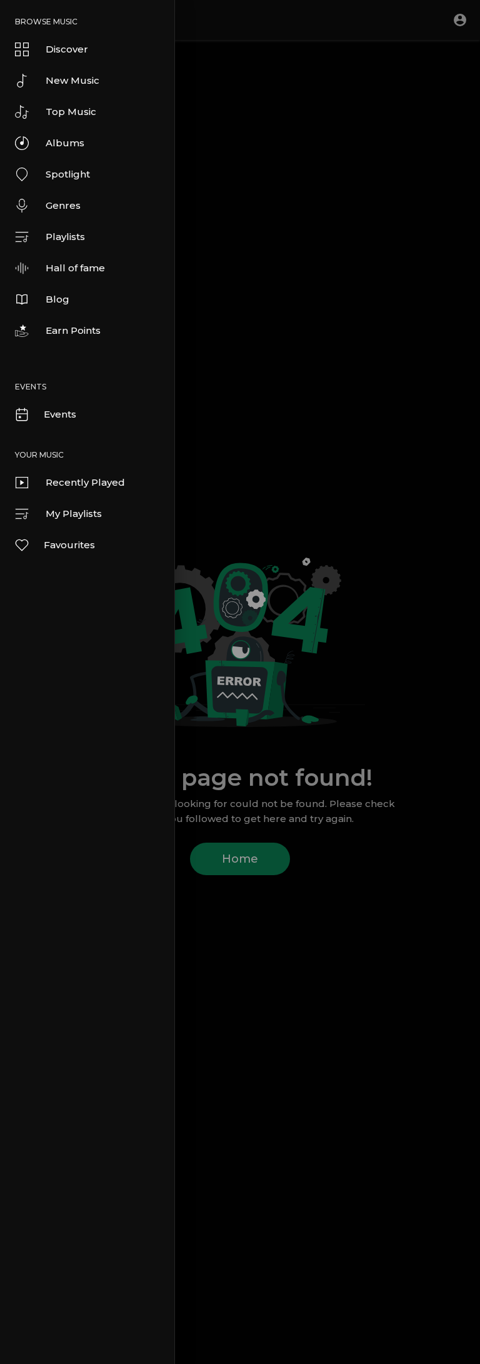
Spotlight (68, 174)
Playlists (65, 237)
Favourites (69, 545)
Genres (63, 205)
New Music (72, 80)
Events (60, 414)
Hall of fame (75, 268)
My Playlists (74, 513)
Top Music (71, 112)
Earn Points (73, 330)
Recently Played (85, 482)
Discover (67, 49)
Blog (57, 299)
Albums (65, 143)
